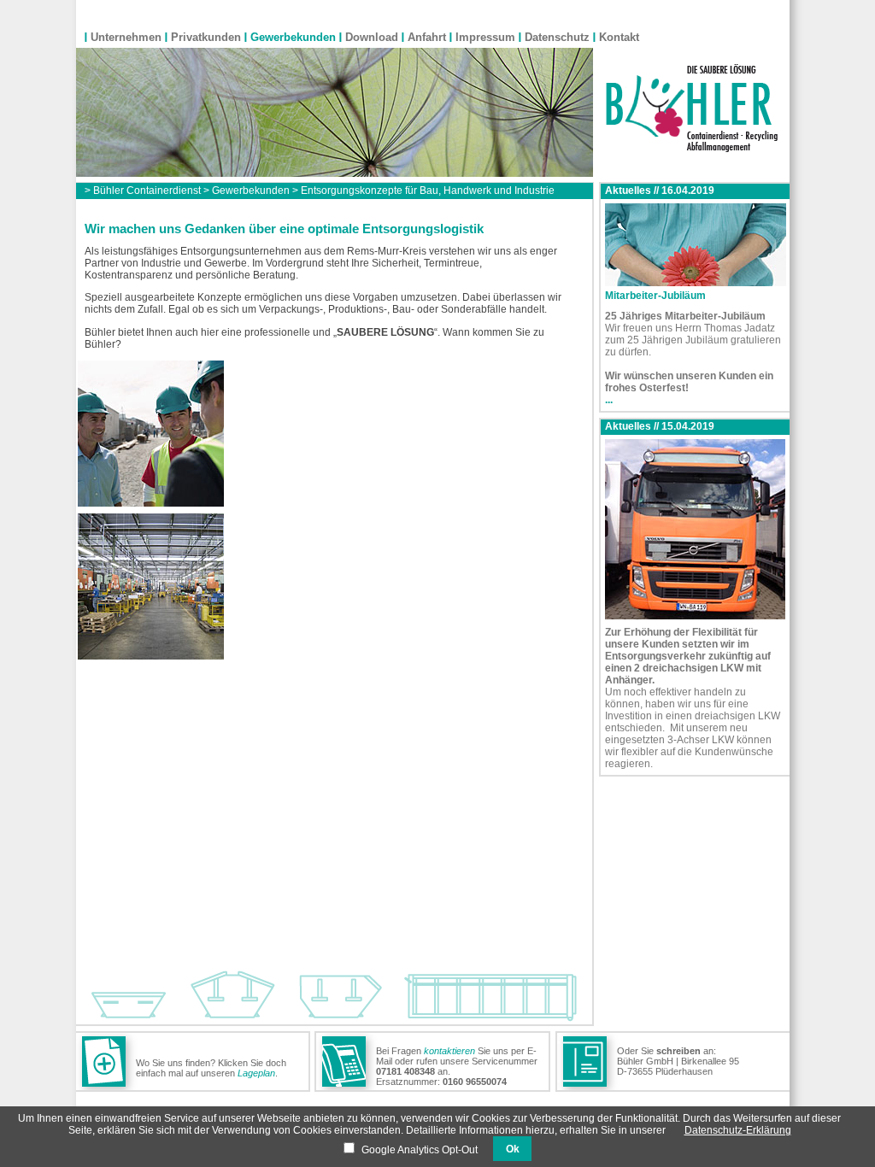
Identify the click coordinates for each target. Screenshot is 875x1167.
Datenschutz (557, 37)
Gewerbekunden (293, 37)
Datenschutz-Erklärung (737, 1130)
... (609, 400)
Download (371, 37)
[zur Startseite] (692, 149)
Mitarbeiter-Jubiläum (655, 296)
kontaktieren (449, 1051)
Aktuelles (628, 190)
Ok (513, 1149)
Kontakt (619, 37)
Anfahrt (427, 37)
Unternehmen (126, 37)
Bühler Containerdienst (147, 190)
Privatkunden (206, 37)
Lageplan (256, 1073)
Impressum (485, 37)
